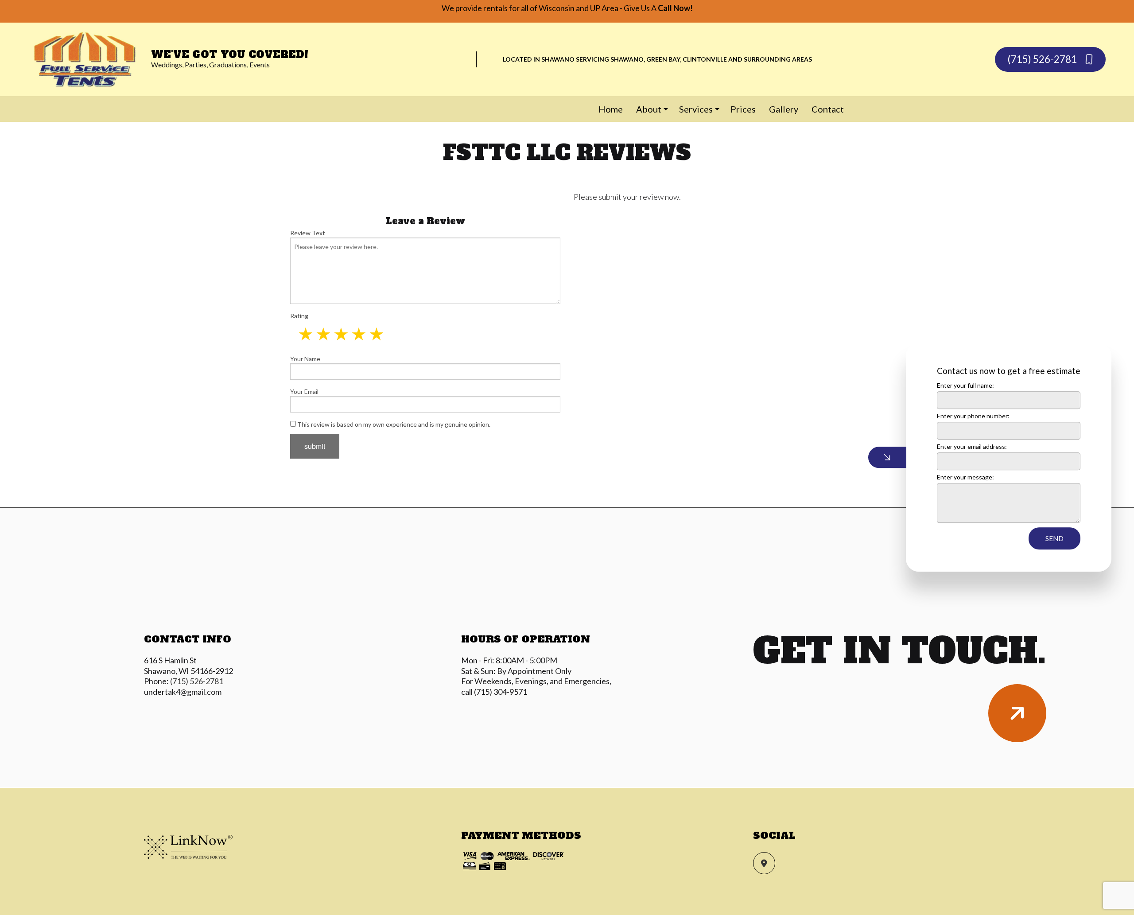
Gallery (783, 109)
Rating (299, 315)
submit (314, 446)
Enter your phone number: (973, 416)
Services (696, 109)
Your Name (305, 358)
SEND (1054, 538)
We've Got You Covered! (229, 54)
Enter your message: (965, 477)
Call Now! (675, 8)
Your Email (304, 391)
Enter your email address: (972, 446)
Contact (828, 109)
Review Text (307, 233)
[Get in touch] (1017, 713)
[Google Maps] (764, 863)
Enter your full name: (965, 385)
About (648, 109)
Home (610, 109)
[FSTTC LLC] (85, 58)
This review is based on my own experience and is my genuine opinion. (393, 424)
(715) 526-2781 (1043, 59)
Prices (743, 109)
